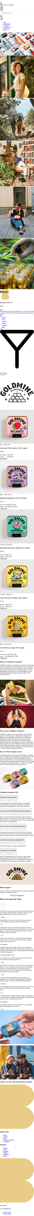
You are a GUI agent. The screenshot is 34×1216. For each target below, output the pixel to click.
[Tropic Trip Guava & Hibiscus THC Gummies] (17, 593)
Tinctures (6, 1151)
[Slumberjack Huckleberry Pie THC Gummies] (17, 493)
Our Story (6, 25)
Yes (2, 306)
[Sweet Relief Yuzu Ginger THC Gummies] (17, 643)
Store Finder (6, 24)
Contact (5, 1136)
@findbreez (6, 1141)
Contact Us (6, 28)
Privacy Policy (7, 1214)
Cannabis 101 (7, 27)
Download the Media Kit (17, 895)
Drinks (5, 1153)
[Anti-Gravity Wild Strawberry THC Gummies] (17, 443)
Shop (4, 22)
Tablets (5, 1148)
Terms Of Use (7, 1212)
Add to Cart (3, 458)
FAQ (4, 30)
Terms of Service (22, 313)
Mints (5, 1156)
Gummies (6, 1154)
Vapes (5, 1149)
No (1, 309)
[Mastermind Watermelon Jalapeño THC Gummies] (17, 543)
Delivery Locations (8, 1140)
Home (5, 1135)
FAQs (5, 1138)
